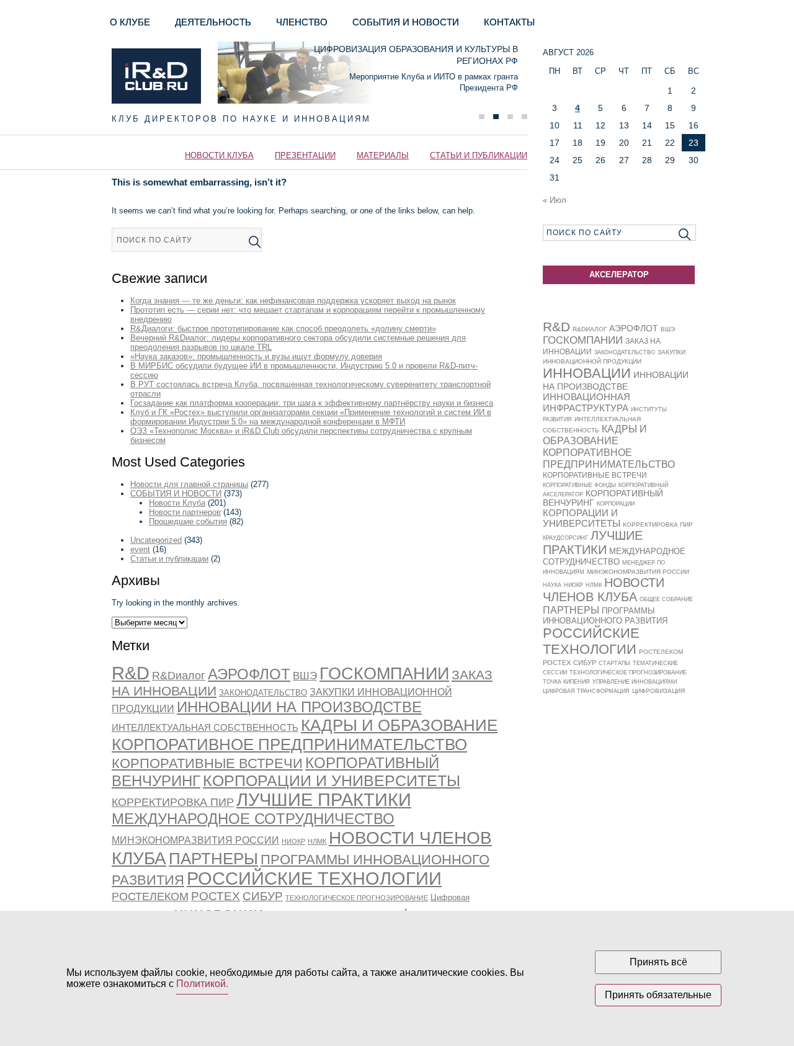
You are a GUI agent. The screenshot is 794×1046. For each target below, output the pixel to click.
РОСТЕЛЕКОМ (150, 896)
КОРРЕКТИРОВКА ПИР (173, 802)
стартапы (614, 663)
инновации (587, 373)
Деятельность (213, 22)
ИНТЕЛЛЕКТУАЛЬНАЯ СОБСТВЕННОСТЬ (205, 728)
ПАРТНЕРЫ (213, 858)
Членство (302, 22)
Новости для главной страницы (189, 484)
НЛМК (317, 841)
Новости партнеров (185, 512)
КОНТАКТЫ (509, 22)
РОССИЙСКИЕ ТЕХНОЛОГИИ (314, 878)
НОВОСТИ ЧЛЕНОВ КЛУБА (603, 590)
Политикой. (202, 983)
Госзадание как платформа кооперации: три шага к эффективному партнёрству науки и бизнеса (311, 403)
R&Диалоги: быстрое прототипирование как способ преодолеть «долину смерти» (283, 328)
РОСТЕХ (215, 896)
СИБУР (263, 896)
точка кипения (566, 682)
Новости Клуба (219, 155)
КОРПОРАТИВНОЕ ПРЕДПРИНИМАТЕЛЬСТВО (289, 744)
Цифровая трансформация (586, 691)
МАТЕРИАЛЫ (383, 155)
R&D (130, 673)
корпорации (616, 504)
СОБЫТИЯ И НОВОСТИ (405, 22)
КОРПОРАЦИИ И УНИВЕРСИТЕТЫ (331, 780)
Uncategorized (156, 540)
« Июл (554, 200)
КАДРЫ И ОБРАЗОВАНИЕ (399, 725)
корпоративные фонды (579, 485)
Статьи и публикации (478, 155)
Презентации (305, 155)
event (140, 549)
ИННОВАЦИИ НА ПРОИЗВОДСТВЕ (299, 707)
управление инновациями (634, 682)
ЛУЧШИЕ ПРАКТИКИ (323, 800)
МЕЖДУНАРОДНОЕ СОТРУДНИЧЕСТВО (253, 818)
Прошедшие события (188, 521)
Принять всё (658, 962)
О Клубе (130, 22)
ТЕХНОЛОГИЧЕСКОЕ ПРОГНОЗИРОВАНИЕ (356, 897)
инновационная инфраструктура (586, 402)
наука (552, 585)
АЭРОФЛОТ (249, 674)
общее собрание (666, 599)
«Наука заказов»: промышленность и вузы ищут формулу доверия (256, 356)
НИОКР (293, 841)
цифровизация (658, 690)
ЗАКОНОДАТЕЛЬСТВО (263, 692)
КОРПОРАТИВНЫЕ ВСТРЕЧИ (207, 763)
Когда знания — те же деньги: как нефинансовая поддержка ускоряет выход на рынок (293, 300)
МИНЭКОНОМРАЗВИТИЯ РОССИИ (195, 840)
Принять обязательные (658, 995)
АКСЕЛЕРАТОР (619, 274)
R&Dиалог (178, 675)
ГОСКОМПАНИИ (384, 673)
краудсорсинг (565, 538)
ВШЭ (305, 676)
